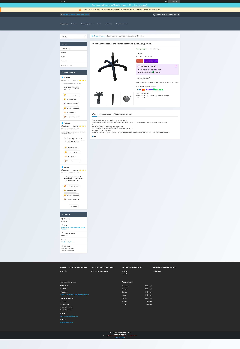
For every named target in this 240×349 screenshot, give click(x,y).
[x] (95, 136)
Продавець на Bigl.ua (120, 334)
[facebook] (92, 136)
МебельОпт (158, 271)
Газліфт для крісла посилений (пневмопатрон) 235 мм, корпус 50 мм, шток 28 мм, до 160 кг (74, 140)
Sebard (126, 271)
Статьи (63, 52)
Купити (140, 61)
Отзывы (63, 61)
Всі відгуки (74, 206)
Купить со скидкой (140, 5)
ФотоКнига (65, 271)
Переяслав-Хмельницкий (100, 271)
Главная (73, 24)
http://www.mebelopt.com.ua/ (69, 316)
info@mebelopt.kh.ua (67, 242)
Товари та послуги (99, 36)
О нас (98, 24)
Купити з (147, 61)
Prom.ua (129, 332)
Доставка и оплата (122, 24)
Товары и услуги (86, 24)
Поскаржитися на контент (115, 336)
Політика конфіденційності (130, 336)
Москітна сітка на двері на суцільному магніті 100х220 (71, 88)
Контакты (108, 24)
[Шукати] (85, 36)
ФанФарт (126, 274)
